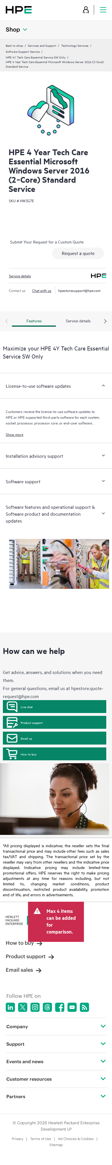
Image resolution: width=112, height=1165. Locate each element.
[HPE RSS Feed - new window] (84, 1007)
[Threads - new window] (47, 1007)
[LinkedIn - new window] (10, 1007)
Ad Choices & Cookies (76, 1139)
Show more (14, 434)
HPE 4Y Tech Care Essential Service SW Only (35, 57)
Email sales (19, 970)
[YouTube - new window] (72, 1007)
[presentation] (105, 321)
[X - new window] (22, 1007)
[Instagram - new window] (35, 1007)
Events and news (24, 1061)
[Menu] (103, 10)
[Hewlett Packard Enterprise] (19, 10)
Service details (20, 275)
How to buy (28, 754)
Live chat (27, 706)
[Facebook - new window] (59, 1007)
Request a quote (78, 253)
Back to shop (14, 45)
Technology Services (74, 45)
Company (17, 1026)
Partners (15, 1096)
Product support (32, 722)
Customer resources (29, 1079)
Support (15, 1044)
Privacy (17, 1139)
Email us (26, 738)
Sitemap (56, 1145)
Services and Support (42, 45)
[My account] (85, 10)
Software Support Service (23, 51)
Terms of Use (40, 1139)
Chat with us (41, 290)
